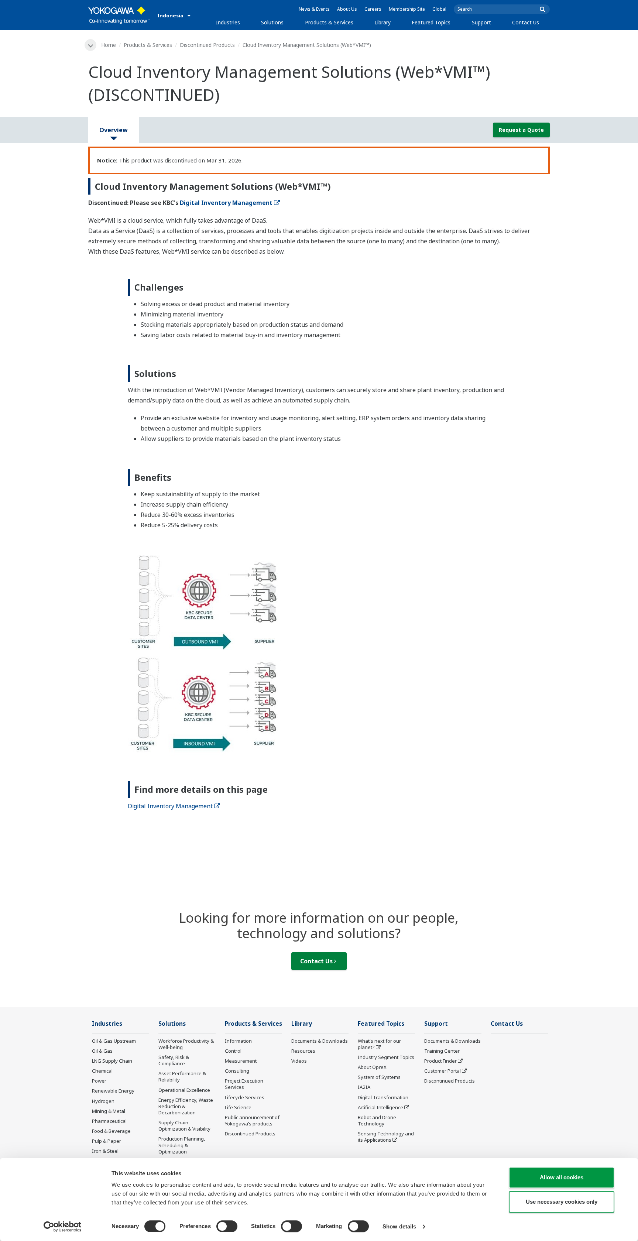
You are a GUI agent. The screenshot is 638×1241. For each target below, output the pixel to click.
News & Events (314, 9)
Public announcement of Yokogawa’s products (252, 1120)
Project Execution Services (244, 1083)
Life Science (238, 1107)
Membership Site (407, 9)
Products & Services (329, 22)
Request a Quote (521, 129)
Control (233, 1051)
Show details (399, 1226)
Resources (303, 1051)
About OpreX (372, 1067)
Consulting (237, 1070)
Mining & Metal (108, 1111)
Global (439, 9)
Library (382, 22)
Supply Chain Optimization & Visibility (184, 1125)
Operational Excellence (184, 1090)
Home (108, 44)
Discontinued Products (207, 44)
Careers (372, 9)
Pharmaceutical (109, 1121)
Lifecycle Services (244, 1097)
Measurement (241, 1060)
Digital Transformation (383, 1097)
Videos (299, 1060)
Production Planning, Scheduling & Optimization (181, 1145)
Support (481, 22)
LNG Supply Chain (112, 1060)
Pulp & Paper (106, 1141)
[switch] (226, 1226)
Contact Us (525, 22)
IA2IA (364, 1087)
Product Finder (440, 1060)
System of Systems (379, 1077)
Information (238, 1041)
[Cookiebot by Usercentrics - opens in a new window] (62, 1226)
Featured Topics (431, 22)
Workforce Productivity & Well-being (186, 1044)
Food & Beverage (111, 1131)
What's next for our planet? (379, 1044)
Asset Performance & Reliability (182, 1076)
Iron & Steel (105, 1151)
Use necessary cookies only (561, 1202)
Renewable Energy (113, 1090)
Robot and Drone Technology (377, 1120)
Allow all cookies (561, 1177)
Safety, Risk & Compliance (173, 1060)
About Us (347, 9)
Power (99, 1080)
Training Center (442, 1051)
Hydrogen (103, 1101)
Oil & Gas (102, 1051)
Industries (228, 22)
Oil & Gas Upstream (114, 1041)
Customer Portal (442, 1070)
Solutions (272, 22)
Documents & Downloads (319, 1041)
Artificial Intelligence (380, 1107)
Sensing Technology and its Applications (386, 1136)
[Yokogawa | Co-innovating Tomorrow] (119, 15)
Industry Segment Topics (386, 1057)
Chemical (102, 1070)
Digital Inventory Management (226, 203)
